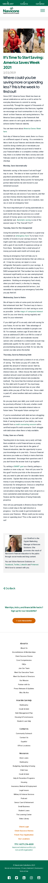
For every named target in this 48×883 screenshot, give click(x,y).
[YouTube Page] (38, 878)
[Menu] (42, 10)
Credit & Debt (24, 709)
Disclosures (38, 868)
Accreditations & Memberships (24, 652)
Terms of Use (24, 871)
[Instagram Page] (31, 878)
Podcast (24, 798)
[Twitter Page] (16, 878)
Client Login (24, 827)
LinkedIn (23, 565)
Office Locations (24, 746)
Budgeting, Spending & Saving (24, 766)
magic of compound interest (31, 311)
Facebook (9, 565)
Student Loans (24, 811)
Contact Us (24, 738)
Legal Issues (24, 790)
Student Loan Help (24, 721)
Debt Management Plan (24, 713)
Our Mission (24, 680)
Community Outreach (24, 733)
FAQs (24, 664)
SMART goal (19, 466)
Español (24, 742)
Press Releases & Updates (24, 689)
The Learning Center (24, 815)
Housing (24, 782)
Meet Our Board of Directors (24, 676)
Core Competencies (24, 660)
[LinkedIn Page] (24, 878)
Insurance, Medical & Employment (24, 786)
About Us (24, 648)
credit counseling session (25, 424)
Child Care (24, 770)
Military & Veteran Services (24, 794)
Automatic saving (24, 220)
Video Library (24, 819)
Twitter (16, 565)
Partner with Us (24, 685)
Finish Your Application (23, 835)
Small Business (24, 806)
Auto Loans (24, 758)
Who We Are (24, 693)
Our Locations (24, 839)
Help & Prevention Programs (24, 778)
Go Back (10, 588)
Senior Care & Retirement (24, 802)
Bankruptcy (24, 705)
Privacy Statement (28, 868)
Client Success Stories (24, 656)
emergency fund (22, 236)
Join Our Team (24, 668)
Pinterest (34, 565)
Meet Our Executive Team (24, 672)
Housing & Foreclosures (24, 717)
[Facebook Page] (9, 878)
